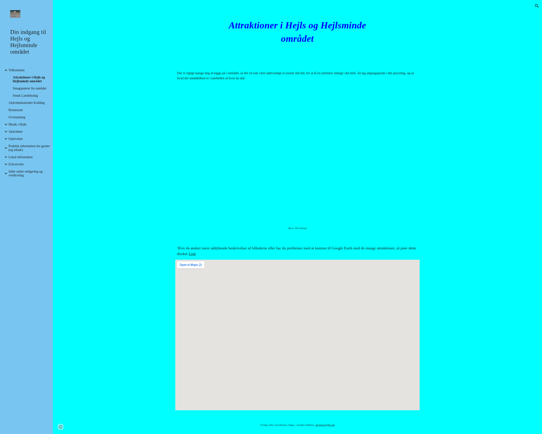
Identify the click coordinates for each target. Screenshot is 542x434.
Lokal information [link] (20, 157)
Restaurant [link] (15, 110)
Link (192, 254)
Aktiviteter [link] (15, 131)
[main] (297, 32)
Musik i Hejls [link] (17, 124)
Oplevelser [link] (15, 139)
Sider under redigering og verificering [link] (25, 173)
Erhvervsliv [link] (16, 164)
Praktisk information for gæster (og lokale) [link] (29, 148)
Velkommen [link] (16, 70)
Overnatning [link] (16, 117)
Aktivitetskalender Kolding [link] (26, 103)
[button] (537, 6)
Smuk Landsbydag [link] (25, 95)
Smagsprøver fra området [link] (29, 88)
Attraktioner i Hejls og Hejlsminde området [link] (29, 79)
